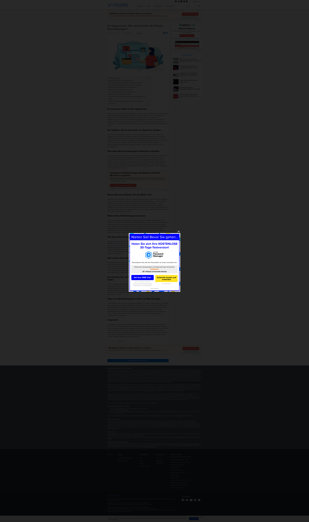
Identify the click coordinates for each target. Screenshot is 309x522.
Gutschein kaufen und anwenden (166, 278)
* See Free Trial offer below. (140, 283)
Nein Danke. (154, 288)
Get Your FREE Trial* (142, 277)
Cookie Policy (147, 285)
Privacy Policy (137, 285)
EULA (150, 283)
